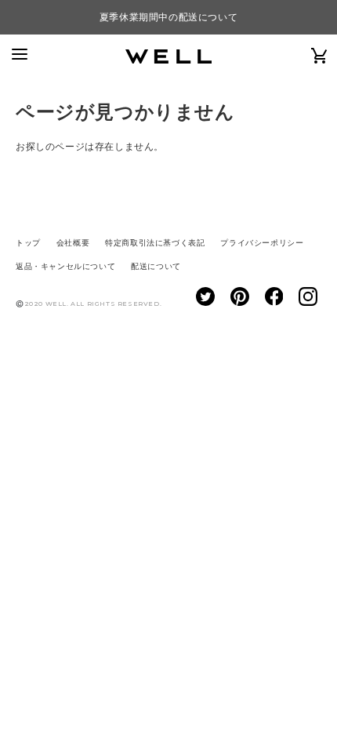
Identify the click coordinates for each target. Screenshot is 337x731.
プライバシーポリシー (261, 243)
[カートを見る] (320, 55)
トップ (28, 243)
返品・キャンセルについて (65, 266)
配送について (156, 266)
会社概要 (72, 243)
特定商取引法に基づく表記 (155, 243)
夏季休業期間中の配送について (168, 17)
